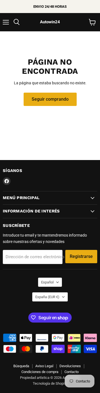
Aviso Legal (44, 366)
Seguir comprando (50, 99)
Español (47, 282)
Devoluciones (70, 366)
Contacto (71, 372)
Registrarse (81, 256)
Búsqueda (21, 366)
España (47, 297)
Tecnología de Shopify (50, 383)
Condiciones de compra (39, 372)
